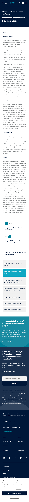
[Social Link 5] (26, 458)
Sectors (20, 437)
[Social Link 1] (4, 458)
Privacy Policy (6, 466)
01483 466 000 (8, 431)
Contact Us (8, 341)
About (4, 437)
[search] (20, 3)
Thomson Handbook (12, 413)
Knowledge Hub (7, 441)
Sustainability (22, 450)
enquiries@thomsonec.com (12, 427)
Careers (20, 446)
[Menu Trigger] (26, 3)
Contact (20, 441)
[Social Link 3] (15, 458)
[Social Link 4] (20, 458)
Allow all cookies (14, 493)
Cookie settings (14, 498)
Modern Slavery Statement (9, 477)
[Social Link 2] (9, 458)
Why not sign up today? (9, 371)
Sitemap (5, 473)
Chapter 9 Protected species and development (15, 253)
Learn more (18, 488)
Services (5, 450)
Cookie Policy (6, 470)
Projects (5, 446)
